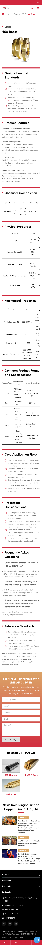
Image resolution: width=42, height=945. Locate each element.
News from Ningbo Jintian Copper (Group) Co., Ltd (21, 807)
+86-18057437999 (11, 914)
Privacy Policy (18, 937)
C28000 (11, 100)
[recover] (37, 940)
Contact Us (6, 892)
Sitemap (5, 937)
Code (16, 14)
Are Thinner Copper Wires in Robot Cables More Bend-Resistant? (29, 843)
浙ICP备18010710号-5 (28, 934)
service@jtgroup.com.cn (14, 905)
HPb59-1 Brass (31, 775)
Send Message (11, 739)
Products (5, 875)
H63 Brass (11, 794)
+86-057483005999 (12, 909)
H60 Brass (31, 14)
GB (23, 14)
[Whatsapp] (5, 942)
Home (8, 14)
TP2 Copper (11, 775)
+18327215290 (10, 918)
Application (6, 880)
